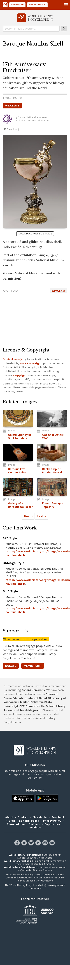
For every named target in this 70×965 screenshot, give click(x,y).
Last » (41, 516)
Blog (12, 820)
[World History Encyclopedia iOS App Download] (23, 799)
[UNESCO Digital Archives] (35, 914)
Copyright (20, 375)
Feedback (58, 817)
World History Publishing (18, 860)
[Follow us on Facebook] (17, 844)
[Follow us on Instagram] (45, 844)
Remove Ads (59, 290)
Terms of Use (16, 824)
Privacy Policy (52, 820)
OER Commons (29, 706)
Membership (17, 4)
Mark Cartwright (31, 363)
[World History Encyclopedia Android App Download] (47, 799)
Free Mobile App (37, 4)
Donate (10, 665)
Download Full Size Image (35, 233)
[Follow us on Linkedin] (38, 844)
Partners (34, 824)
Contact (23, 817)
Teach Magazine (30, 710)
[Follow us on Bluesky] (31, 844)
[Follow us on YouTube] (52, 844)
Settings (35, 827)
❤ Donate (12, 105)
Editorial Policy (29, 820)
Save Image (12, 129)
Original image (12, 359)
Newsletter (40, 817)
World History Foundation (24, 854)
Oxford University (33, 690)
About (9, 817)
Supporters (52, 824)
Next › (28, 516)
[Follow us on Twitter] (24, 844)
